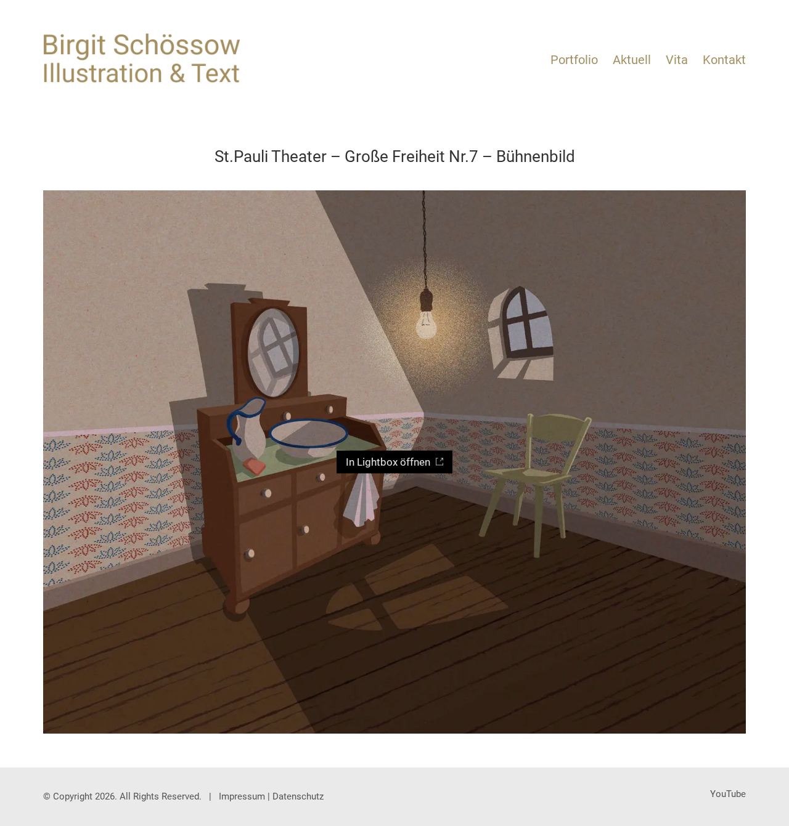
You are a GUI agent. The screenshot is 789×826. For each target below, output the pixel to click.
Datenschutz (298, 796)
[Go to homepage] (141, 58)
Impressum (242, 796)
